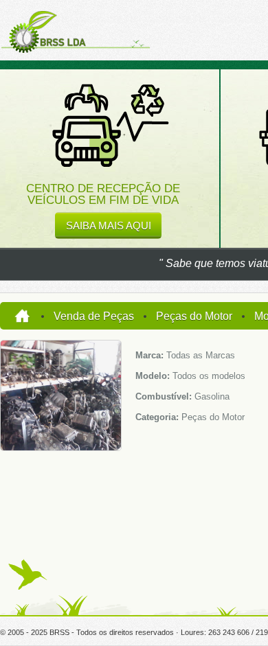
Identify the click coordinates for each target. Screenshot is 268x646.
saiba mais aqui (108, 225)
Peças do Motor (194, 316)
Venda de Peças (94, 316)
